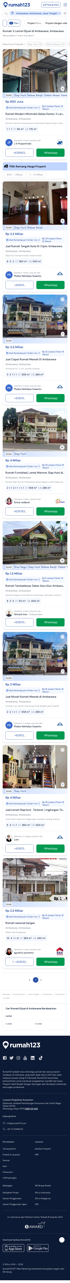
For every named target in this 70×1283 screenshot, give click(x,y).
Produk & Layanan (11, 1154)
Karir (5, 1166)
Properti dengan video (56, 23)
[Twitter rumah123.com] (12, 1058)
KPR (37, 1154)
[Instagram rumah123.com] (18, 1058)
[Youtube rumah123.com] (25, 1058)
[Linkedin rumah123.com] (32, 1058)
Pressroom (8, 1172)
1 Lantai (9, 1023)
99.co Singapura (43, 1198)
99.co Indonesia (42, 1192)
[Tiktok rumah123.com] (40, 1058)
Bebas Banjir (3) (55, 44)
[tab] (35, 1016)
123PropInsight (10, 1178)
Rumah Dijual (19, 994)
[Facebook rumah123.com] (5, 1058)
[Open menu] (65, 5)
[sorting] (23, 23)
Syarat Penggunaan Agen (15, 1204)
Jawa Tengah (33, 994)
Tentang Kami (9, 1148)
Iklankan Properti (43, 1148)
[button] (33, 13)
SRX (37, 1204)
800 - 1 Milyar (15, 174)
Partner (6, 1160)
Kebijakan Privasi (11, 1192)
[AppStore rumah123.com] (13, 1248)
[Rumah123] (16, 5)
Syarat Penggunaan (12, 1198)
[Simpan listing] (62, 54)
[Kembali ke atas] (62, 1240)
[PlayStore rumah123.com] (38, 1248)
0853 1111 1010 (31, 1108)
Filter (15, 23)
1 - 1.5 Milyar (36, 174)
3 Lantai (38, 1023)
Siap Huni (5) (34, 44)
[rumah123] (35, 1045)
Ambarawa (47, 994)
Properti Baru (34, 23)
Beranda (6, 994)
